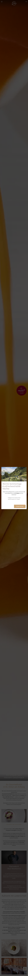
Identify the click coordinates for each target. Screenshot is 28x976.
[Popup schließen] (25, 468)
